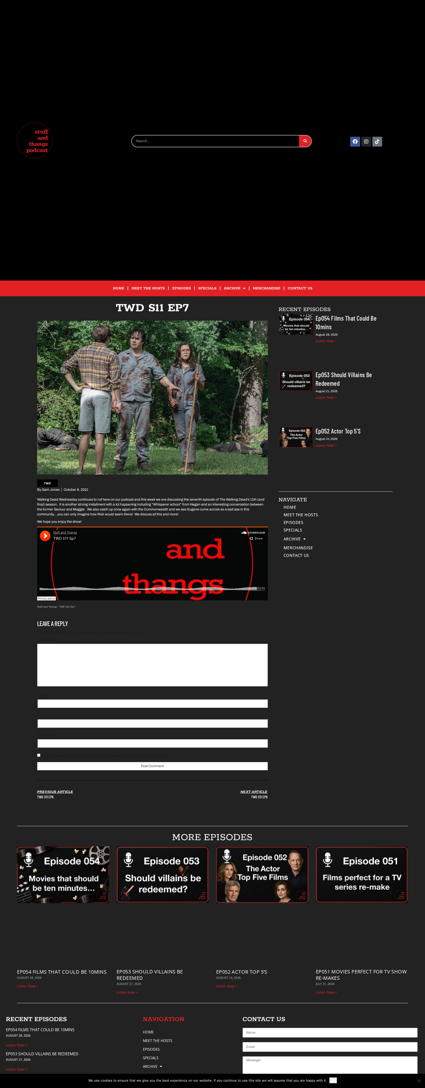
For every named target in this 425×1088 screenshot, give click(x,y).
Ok (333, 1080)
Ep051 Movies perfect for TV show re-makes (361, 974)
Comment (46, 640)
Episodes (181, 288)
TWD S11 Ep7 (67, 606)
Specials (207, 288)
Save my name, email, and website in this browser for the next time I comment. (104, 756)
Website (44, 735)
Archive (232, 288)
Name (43, 695)
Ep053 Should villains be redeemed (150, 974)
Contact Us (300, 288)
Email (43, 715)
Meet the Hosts (148, 288)
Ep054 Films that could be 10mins (61, 972)
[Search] (305, 141)
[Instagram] (366, 142)
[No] (418, 1080)
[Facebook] (355, 142)
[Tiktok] (377, 142)
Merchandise (266, 288)
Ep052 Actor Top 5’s (338, 431)
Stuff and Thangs (47, 606)
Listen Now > (326, 341)
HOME (118, 288)
